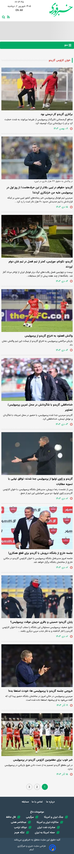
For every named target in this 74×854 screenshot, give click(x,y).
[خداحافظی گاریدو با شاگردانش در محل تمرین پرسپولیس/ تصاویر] (37, 379)
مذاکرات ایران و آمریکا (48, 822)
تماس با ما (37, 802)
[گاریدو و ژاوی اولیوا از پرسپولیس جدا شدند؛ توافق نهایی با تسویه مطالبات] (37, 453)
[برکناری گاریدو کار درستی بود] (37, 89)
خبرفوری (26, 840)
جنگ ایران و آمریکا (53, 817)
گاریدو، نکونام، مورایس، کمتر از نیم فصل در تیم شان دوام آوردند (41, 264)
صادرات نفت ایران (46, 827)
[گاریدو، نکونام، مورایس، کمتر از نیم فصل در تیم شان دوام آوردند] (37, 236)
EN (17, 10)
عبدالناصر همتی (18, 822)
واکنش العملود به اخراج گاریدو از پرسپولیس (49, 336)
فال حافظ (11, 817)
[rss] (8, 16)
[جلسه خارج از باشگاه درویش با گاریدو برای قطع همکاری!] (37, 527)
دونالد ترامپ (20, 827)
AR (21, 10)
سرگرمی (30, 817)
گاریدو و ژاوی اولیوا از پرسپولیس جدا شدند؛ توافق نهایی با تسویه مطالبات (40, 481)
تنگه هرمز (19, 832)
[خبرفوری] (55, 10)
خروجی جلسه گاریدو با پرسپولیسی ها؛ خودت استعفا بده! (40, 691)
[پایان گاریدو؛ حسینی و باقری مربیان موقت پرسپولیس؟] (37, 596)
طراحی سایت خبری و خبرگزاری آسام (31, 847)
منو (66, 45)
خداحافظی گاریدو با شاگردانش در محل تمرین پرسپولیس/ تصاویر (40, 407)
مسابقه (25, 802)
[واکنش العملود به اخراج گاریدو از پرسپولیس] (37, 310)
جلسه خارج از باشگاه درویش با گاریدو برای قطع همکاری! (40, 553)
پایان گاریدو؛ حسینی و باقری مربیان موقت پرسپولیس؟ (41, 622)
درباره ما (50, 802)
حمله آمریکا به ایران (45, 832)
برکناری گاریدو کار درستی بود (57, 114)
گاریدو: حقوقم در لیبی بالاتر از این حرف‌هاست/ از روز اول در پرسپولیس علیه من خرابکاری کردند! (40, 190)
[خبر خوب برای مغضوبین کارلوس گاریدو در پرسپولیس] (37, 734)
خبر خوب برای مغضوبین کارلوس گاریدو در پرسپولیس (43, 760)
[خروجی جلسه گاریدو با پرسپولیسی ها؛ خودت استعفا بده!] (37, 665)
